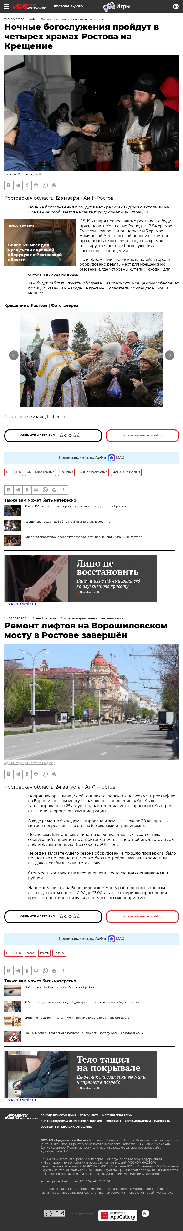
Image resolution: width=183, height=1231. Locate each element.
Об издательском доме (58, 1115)
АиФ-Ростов (16, 417)
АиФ (38, 174)
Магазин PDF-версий (117, 1115)
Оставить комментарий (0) (142, 435)
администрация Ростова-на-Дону (29, 763)
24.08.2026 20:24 (16, 618)
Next (170, 355)
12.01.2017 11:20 (14, 19)
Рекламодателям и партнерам (148, 1121)
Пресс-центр (89, 1115)
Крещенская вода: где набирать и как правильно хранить (67, 521)
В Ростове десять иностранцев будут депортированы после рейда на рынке (82, 1002)
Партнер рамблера (81, 1213)
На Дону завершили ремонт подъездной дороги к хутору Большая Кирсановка (84, 1033)
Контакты (113, 1121)
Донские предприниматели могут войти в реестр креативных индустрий (79, 1017)
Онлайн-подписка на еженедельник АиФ (71, 1121)
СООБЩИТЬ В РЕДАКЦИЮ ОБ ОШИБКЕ (66, 1126)
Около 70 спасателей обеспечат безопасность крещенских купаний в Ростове (83, 537)
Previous (14, 355)
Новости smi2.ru (20, 604)
